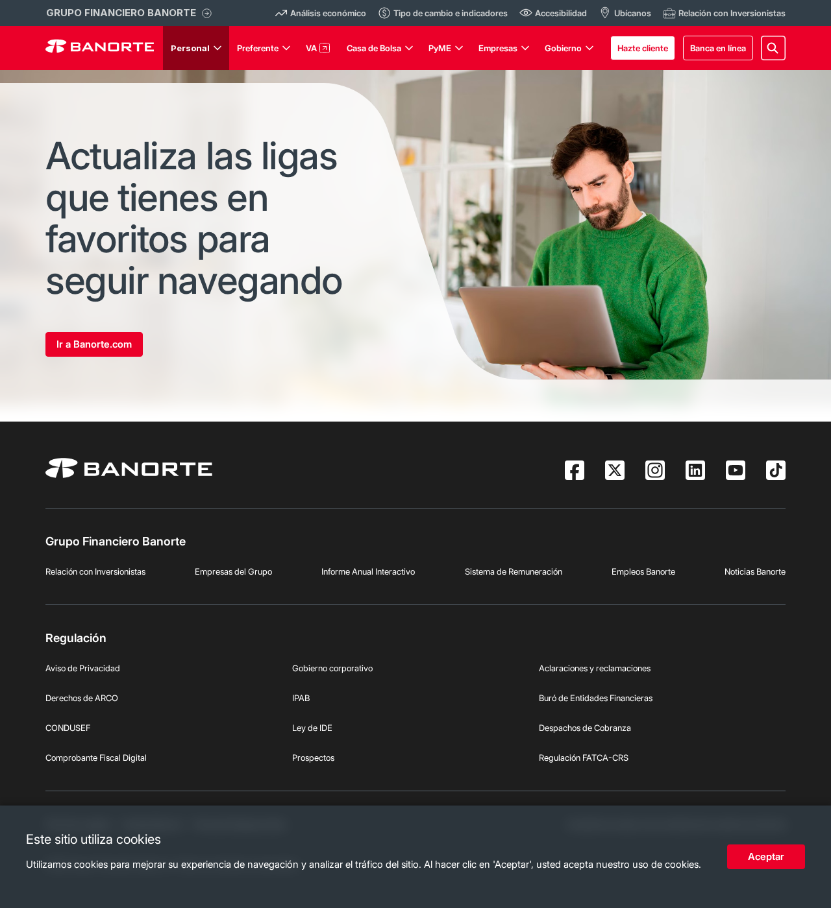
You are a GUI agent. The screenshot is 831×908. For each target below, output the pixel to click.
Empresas (497, 48)
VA (311, 48)
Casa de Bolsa (374, 48)
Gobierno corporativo (332, 668)
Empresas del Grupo (233, 571)
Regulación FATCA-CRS (583, 757)
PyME (439, 48)
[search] (773, 48)
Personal (190, 48)
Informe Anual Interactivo (368, 571)
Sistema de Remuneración (513, 571)
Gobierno (563, 48)
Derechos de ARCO (81, 698)
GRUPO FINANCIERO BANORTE (121, 12)
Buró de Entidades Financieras (595, 698)
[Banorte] (99, 48)
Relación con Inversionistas (95, 571)
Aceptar (766, 856)
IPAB (301, 698)
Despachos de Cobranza (585, 728)
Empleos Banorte (643, 571)
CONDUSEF (67, 728)
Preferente (258, 48)
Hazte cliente (642, 48)
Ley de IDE (312, 728)
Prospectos (313, 757)
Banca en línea (718, 48)
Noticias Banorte (755, 571)
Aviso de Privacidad (82, 668)
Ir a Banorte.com (94, 344)
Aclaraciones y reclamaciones (595, 668)
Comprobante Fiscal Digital (96, 757)
